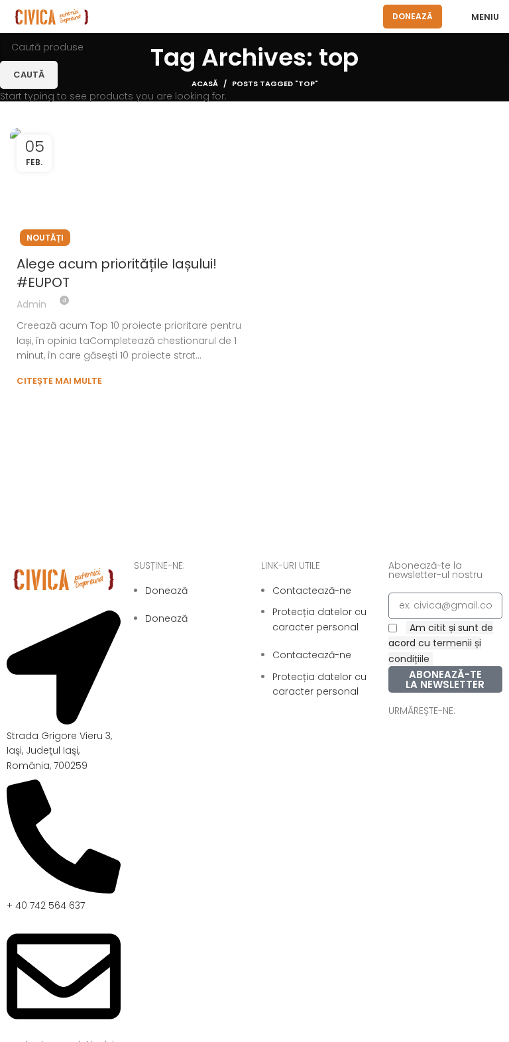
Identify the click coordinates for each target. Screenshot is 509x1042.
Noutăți (45, 237)
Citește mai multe (59, 380)
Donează (412, 16)
